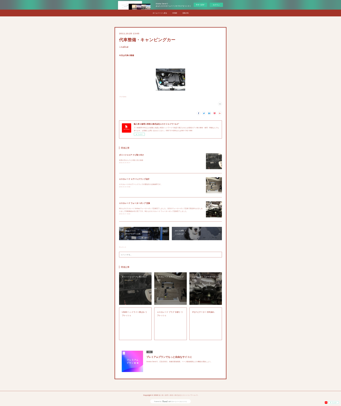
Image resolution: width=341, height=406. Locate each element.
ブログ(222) (122, 97)
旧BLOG (185, 13)
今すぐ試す (200, 4)
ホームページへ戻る (160, 13)
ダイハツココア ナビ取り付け (131, 154)
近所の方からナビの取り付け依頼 (131, 160)
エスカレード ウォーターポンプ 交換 (134, 203)
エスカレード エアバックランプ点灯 (134, 179)
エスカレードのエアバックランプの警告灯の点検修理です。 (140, 184)
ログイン (216, 4)
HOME (174, 13)
